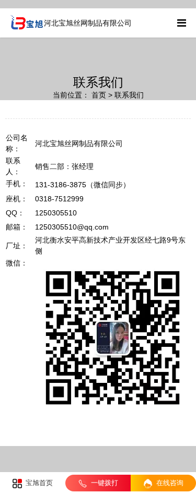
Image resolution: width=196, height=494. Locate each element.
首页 (98, 95)
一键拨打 (103, 483)
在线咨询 (168, 483)
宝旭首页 (38, 483)
